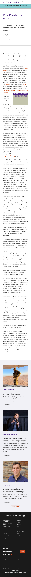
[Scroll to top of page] (28, 569)
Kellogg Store (5, 537)
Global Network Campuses (22, 531)
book (24, 84)
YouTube (18, 561)
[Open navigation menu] (27, 2)
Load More (15, 507)
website (8, 84)
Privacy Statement (8, 572)
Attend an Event (7, 554)
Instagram (5, 563)
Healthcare (6, 485)
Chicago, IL (19, 522)
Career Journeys (8, 390)
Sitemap (24, 572)
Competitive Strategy (9, 156)
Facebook (5, 561)
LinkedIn (4, 559)
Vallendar (19, 539)
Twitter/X (18, 559)
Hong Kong (19, 535)
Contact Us (5, 533)
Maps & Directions (6, 535)
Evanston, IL (19, 524)
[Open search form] (24, 2)
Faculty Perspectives (10, 434)
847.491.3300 (5, 527)
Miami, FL (19, 526)
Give (22, 551)
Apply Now (5, 548)
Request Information (8, 551)
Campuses (19, 520)
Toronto (18, 537)
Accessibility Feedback (17, 572)
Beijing (18, 533)
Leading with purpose (11, 394)
